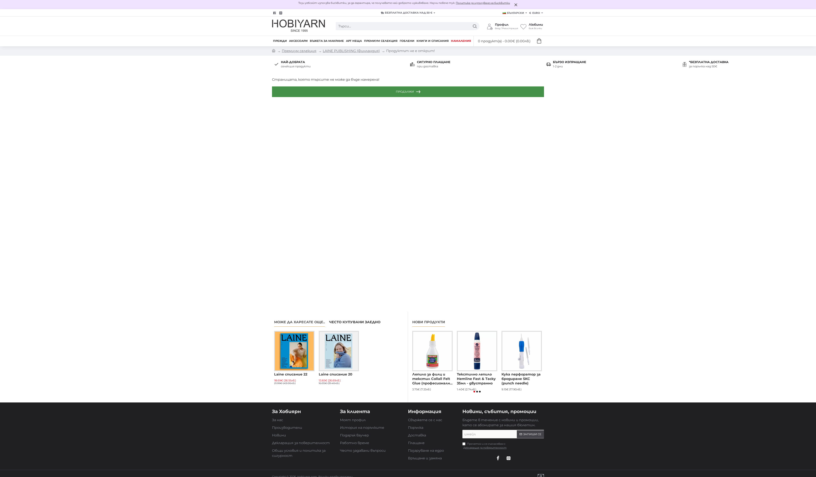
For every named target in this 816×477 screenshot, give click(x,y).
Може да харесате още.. (299, 322)
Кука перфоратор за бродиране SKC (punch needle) (521, 378)
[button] (474, 391)
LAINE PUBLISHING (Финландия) (351, 51)
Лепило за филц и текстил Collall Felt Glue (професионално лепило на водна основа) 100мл (432, 379)
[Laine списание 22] (294, 351)
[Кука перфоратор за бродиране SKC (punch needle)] (521, 351)
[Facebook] (275, 13)
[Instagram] (508, 458)
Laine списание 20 (335, 374)
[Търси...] (474, 26)
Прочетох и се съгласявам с (485, 445)
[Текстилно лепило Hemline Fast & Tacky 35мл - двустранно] (477, 351)
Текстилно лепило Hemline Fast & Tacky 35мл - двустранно (476, 378)
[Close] (516, 5)
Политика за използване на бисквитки (483, 2)
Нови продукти (428, 322)
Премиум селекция (299, 51)
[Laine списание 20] (339, 351)
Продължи (405, 91)
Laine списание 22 (290, 374)
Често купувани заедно (354, 322)
